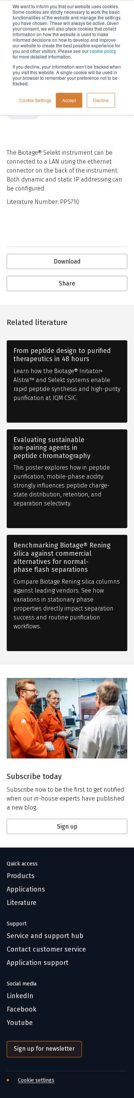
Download (67, 261)
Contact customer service (46, 949)
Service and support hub (45, 936)
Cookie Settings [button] (35, 100)
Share (67, 283)
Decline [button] (101, 100)
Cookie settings (36, 1080)
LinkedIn (20, 996)
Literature (21, 903)
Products (21, 876)
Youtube (20, 1023)
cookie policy (103, 51)
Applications (26, 889)
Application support (37, 963)
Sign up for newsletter (44, 1048)
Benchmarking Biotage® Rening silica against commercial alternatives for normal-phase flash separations (62, 558)
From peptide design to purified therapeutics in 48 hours (62, 355)
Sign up (67, 826)
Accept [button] (69, 100)
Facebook (21, 1009)
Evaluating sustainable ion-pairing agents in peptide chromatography (51, 448)
